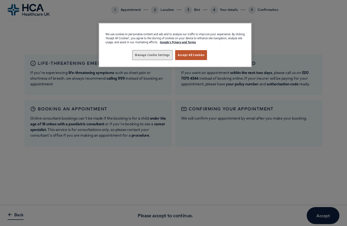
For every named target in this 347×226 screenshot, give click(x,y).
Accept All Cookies (191, 55)
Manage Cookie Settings (152, 55)
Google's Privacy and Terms (178, 42)
